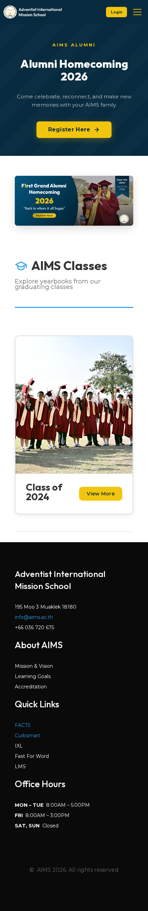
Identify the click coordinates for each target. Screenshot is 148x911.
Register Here (69, 129)
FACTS (23, 725)
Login (116, 11)
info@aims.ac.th (34, 617)
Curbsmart (27, 735)
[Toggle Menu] (137, 12)
